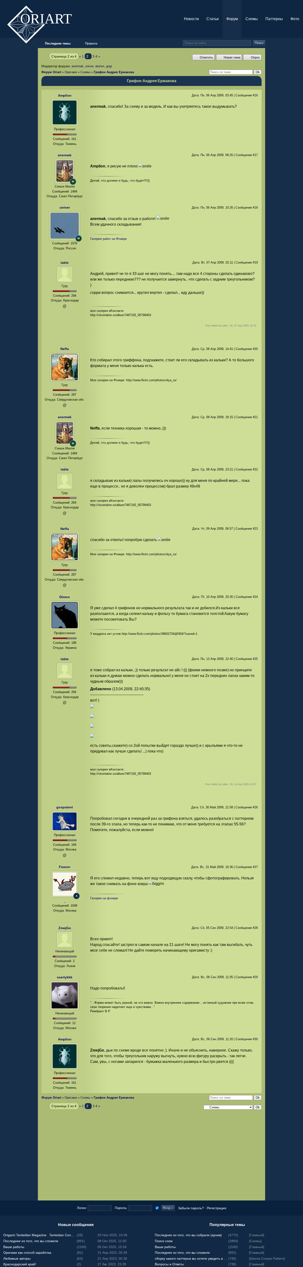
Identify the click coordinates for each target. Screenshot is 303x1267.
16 (256, 95)
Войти (298, 624)
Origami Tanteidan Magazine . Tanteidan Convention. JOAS (39, 1235)
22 (256, 469)
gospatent (64, 807)
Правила (91, 43)
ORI (50, 18)
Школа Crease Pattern (267, 1258)
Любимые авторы (17, 1258)
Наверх (298, 643)
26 (256, 807)
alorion (99, 66)
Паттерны (274, 19)
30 (256, 1039)
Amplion (64, 95)
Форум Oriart (51, 72)
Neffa (64, 349)
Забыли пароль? (191, 1208)
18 (256, 207)
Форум (232, 19)
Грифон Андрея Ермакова (114, 72)
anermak (77, 66)
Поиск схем (164, 1241)
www (65, 916)
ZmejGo (64, 928)
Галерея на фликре (104, 898)
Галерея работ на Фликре (108, 239)
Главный (256, 1235)
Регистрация (216, 1208)
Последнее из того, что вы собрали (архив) (188, 1235)
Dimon (64, 597)
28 (256, 928)
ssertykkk (64, 977)
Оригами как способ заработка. (27, 1252)
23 (256, 528)
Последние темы (298, 633)
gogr (109, 66)
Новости (191, 19)
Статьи (212, 19)
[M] (65, 171)
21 (256, 417)
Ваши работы (13, 1247)
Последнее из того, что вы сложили (30, 1241)
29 (256, 977)
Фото (294, 19)
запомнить (157, 1208)
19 (256, 262)
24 (256, 597)
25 (256, 659)
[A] (64, 884)
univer (89, 66)
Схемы (251, 19)
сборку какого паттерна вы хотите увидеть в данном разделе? (191, 1258)
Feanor (64, 867)
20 (256, 349)
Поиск (259, 43)
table (65, 262)
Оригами (71, 72)
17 (256, 155)
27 (256, 867)
